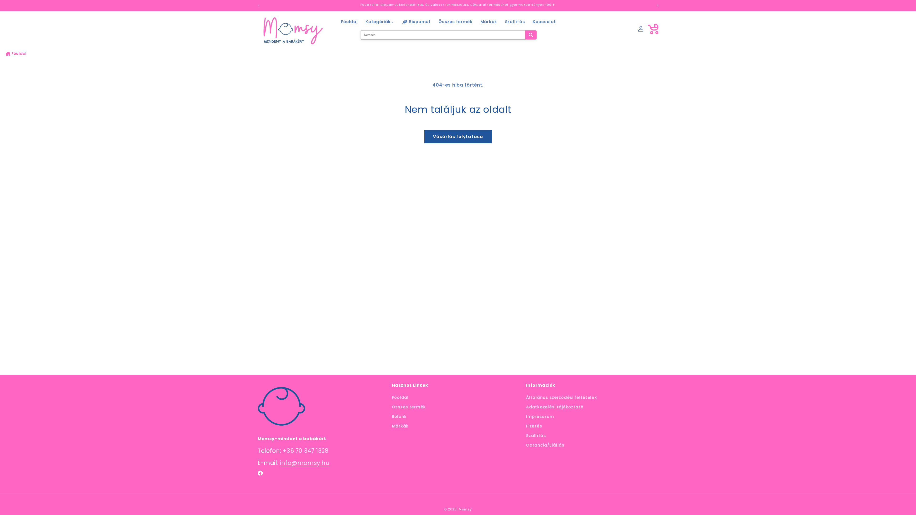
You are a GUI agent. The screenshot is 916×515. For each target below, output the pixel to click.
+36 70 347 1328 (305, 451)
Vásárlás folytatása (458, 136)
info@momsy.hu (305, 463)
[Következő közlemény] (657, 5)
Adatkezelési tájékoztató (554, 407)
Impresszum (540, 416)
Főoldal (18, 53)
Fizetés (534, 426)
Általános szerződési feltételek (561, 397)
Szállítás (536, 435)
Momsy (465, 509)
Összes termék (409, 407)
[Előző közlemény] (258, 5)
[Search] (530, 35)
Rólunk (399, 416)
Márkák (400, 426)
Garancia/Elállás (545, 445)
